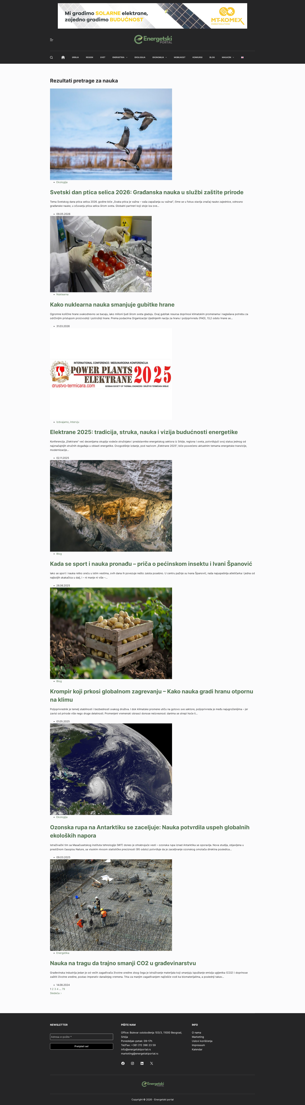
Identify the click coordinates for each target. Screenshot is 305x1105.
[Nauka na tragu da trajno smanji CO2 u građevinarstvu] (111, 905)
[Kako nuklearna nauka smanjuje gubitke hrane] (101, 254)
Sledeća (55, 993)
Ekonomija (158, 57)
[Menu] (51, 39)
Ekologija (140, 57)
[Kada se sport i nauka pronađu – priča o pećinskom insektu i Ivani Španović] (111, 505)
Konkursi (197, 57)
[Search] (51, 57)
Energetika (118, 57)
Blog (212, 57)
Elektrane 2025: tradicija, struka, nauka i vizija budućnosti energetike (144, 432)
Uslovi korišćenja (202, 1041)
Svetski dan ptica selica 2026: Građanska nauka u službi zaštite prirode (147, 192)
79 (63, 989)
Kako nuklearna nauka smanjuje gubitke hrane (112, 304)
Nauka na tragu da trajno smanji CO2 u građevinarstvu (123, 963)
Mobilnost (179, 57)
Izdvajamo (62, 422)
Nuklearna (62, 294)
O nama (196, 1032)
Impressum (198, 1045)
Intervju (74, 422)
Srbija (75, 57)
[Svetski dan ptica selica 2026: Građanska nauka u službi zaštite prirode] (111, 134)
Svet (102, 57)
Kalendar (197, 1049)
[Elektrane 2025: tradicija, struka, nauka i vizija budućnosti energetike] (111, 373)
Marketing (198, 1036)
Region (89, 57)
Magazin (226, 57)
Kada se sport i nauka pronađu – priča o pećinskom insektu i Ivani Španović (151, 563)
